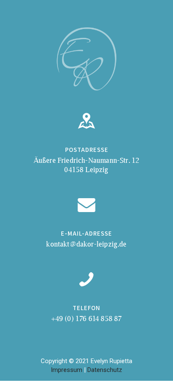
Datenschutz (104, 370)
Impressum (66, 370)
